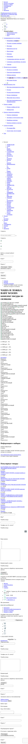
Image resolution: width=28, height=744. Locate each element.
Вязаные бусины (9, 202)
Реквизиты (6, 607)
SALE (8, 146)
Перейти (3, 471)
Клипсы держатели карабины (11, 112)
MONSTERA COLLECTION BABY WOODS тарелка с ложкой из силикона (13, 479)
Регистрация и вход (12, 32)
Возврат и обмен (8, 4)
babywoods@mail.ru (11, 597)
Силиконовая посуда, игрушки (12, 38)
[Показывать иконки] (25, 534)
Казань (5, 586)
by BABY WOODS (9, 149)
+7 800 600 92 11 (10, 599)
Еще (5, 133)
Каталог (6, 2)
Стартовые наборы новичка (10, 178)
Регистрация (4, 701)
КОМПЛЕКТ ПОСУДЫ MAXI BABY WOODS (13, 484)
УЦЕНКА (9, 181)
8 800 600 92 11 (9, 14)
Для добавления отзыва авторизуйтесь (11, 454)
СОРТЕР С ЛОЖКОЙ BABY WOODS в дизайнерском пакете (11, 501)
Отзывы (6, 7)
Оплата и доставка (9, 3)
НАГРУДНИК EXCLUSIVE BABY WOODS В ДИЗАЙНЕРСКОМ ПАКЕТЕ (13, 467)
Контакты (6, 10)
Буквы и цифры (8, 104)
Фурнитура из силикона (10, 67)
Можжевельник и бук (9, 84)
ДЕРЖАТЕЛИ (10, 144)
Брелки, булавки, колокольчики (10, 206)
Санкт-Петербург (8, 585)
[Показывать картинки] (25, 532)
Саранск (6, 587)
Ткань (8, 183)
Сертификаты (7, 6)
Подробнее (3, 357)
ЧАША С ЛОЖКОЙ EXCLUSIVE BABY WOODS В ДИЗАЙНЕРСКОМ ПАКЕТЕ (12, 495)
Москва (6, 583)
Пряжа (8, 182)
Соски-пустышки (8, 125)
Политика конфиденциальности (12, 609)
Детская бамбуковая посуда (10, 210)
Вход (8, 35)
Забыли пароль (11, 34)
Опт (5, 9)
